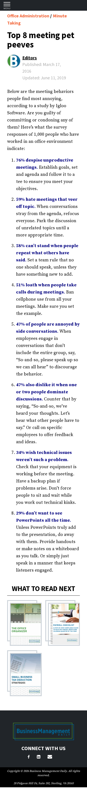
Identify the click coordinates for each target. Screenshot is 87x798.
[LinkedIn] (38, 757)
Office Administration (28, 15)
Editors (29, 57)
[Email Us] (50, 757)
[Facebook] (29, 757)
